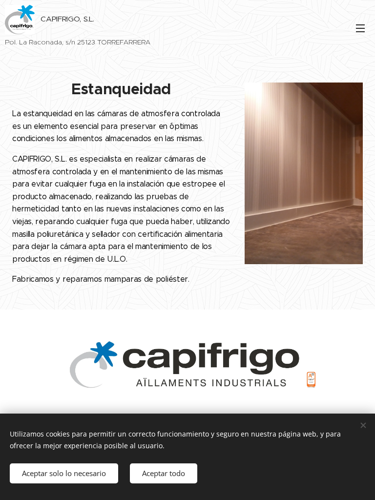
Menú (360, 28)
